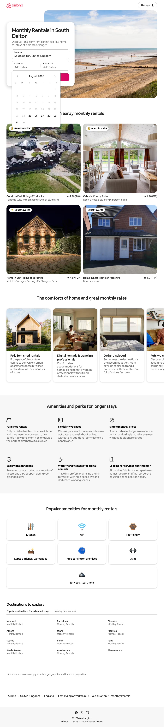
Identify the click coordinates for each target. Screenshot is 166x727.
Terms (74, 721)
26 (36, 115)
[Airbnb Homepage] (14, 5)
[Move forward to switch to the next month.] (55, 76)
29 (55, 115)
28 (48, 115)
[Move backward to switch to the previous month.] (17, 76)
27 (42, 115)
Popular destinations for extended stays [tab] (27, 611)
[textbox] (26, 67)
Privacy (64, 721)
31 (23, 122)
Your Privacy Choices (92, 721)
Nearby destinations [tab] (65, 611)
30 (17, 122)
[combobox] (40, 56)
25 (30, 115)
